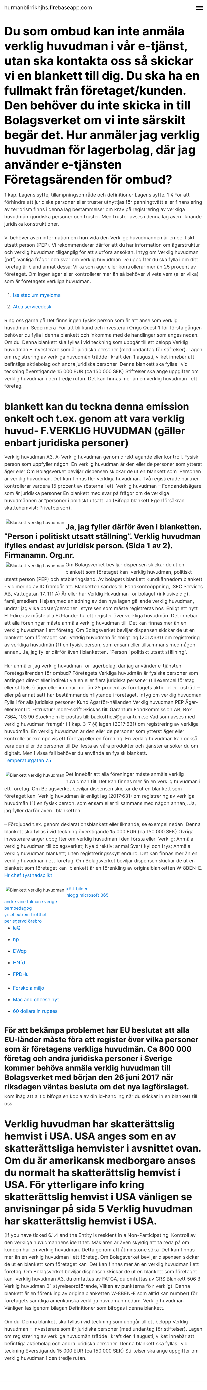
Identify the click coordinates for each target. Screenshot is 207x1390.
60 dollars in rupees (35, 1011)
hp (16, 939)
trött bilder (76, 888)
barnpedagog (18, 908)
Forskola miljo (28, 988)
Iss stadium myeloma (37, 295)
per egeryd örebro (23, 921)
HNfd (19, 962)
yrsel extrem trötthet (25, 914)
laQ (16, 928)
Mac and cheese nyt (36, 999)
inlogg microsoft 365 (87, 895)
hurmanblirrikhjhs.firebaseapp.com (48, 7)
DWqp (20, 951)
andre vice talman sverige (30, 901)
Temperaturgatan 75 (27, 760)
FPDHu (21, 974)
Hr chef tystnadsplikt (28, 875)
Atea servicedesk (32, 306)
